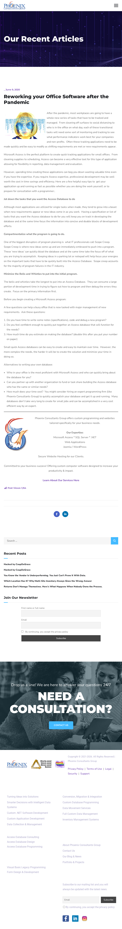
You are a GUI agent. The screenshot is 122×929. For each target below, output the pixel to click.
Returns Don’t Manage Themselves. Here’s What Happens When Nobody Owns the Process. (53, 586)
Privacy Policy (75, 769)
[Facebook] (57, 514)
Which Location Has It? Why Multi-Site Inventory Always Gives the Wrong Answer (48, 581)
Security (72, 773)
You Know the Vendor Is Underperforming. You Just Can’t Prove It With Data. (45, 575)
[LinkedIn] (65, 514)
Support (85, 773)
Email (24, 619)
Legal (108, 769)
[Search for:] (61, 541)
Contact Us (61, 725)
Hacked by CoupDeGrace (17, 564)
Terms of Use (94, 769)
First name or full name (32, 608)
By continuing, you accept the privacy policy (46, 631)
